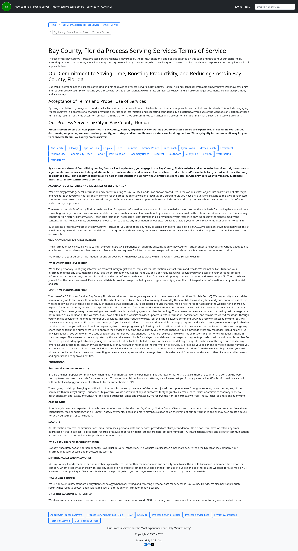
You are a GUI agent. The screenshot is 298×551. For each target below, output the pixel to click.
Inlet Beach (170, 148)
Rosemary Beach (139, 154)
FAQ (130, 515)
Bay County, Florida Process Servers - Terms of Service (90, 24)
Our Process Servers (86, 520)
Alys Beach (56, 148)
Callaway (73, 148)
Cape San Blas (90, 148)
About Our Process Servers (66, 515)
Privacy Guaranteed (225, 515)
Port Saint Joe (117, 154)
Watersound (223, 154)
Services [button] (92, 6)
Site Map (142, 515)
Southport (175, 154)
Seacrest (159, 154)
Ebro (119, 148)
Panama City (57, 154)
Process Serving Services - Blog (105, 515)
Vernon (207, 154)
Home (53, 24)
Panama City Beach (81, 154)
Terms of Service (60, 520)
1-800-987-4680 (241, 6)
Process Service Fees (197, 515)
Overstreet (226, 148)
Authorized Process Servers (68, 6)
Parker (101, 154)
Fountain (132, 148)
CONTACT (106, 6)
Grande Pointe (150, 148)
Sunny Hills (191, 154)
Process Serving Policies (166, 515)
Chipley (107, 148)
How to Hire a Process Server (32, 6)
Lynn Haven (188, 148)
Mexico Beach (208, 148)
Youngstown (57, 160)
